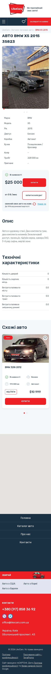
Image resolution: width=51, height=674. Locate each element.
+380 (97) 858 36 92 (18, 609)
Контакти (25, 542)
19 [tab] (24, 112)
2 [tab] (6, 108)
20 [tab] (26, 112)
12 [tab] (32, 108)
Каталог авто (25, 526)
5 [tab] (14, 108)
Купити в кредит (34, 195)
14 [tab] (37, 108)
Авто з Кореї (30, 583)
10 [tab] (26, 108)
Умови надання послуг (31, 666)
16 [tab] (42, 108)
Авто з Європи (10, 588)
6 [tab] (16, 108)
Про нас (25, 534)
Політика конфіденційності (10, 656)
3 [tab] (9, 108)
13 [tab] (34, 108)
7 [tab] (19, 108)
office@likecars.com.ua (15, 622)
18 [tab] (47, 108)
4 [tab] (11, 108)
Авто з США (8, 583)
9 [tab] (24, 108)
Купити (34, 183)
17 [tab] (44, 108)
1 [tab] (4, 108)
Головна (26, 518)
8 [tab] (21, 108)
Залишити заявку (39, 22)
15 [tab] (39, 108)
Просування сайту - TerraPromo (32, 656)
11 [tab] (29, 108)
